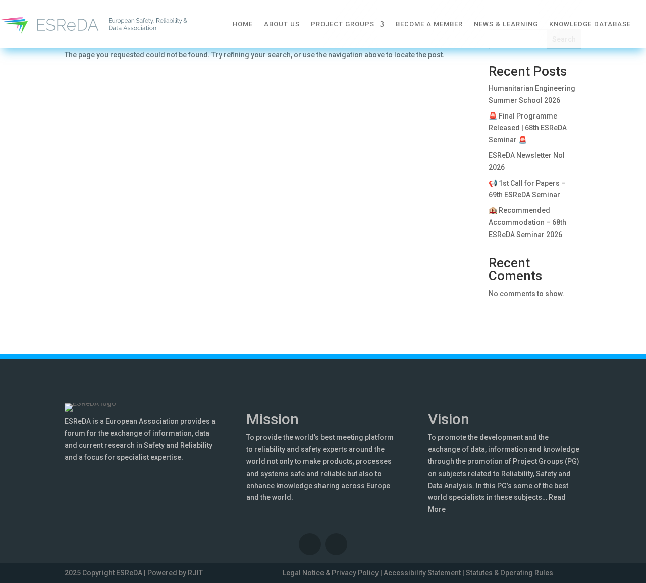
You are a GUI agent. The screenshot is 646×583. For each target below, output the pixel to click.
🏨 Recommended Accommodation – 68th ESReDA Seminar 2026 (527, 222)
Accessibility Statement (422, 573)
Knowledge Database (590, 24)
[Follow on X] (336, 544)
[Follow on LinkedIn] (310, 544)
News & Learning (506, 24)
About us (282, 24)
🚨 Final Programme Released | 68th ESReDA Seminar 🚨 (528, 128)
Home (243, 24)
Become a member (429, 24)
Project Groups (342, 24)
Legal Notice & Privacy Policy (331, 573)
